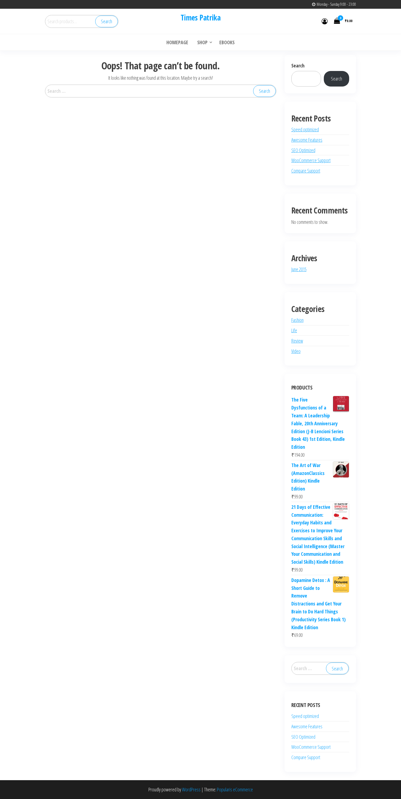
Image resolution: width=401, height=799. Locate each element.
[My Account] (325, 21)
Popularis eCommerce (235, 789)
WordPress (191, 789)
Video (296, 351)
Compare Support (305, 170)
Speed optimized (305, 129)
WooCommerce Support (311, 160)
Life (294, 330)
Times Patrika (201, 17)
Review (297, 340)
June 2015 (299, 269)
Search (106, 21)
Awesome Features (306, 139)
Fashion (297, 320)
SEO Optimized (303, 150)
